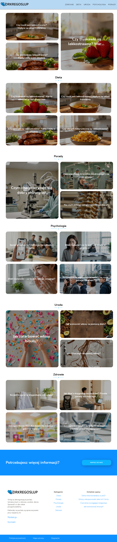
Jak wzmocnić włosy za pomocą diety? (86, 324)
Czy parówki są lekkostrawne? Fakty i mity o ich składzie (32, 56)
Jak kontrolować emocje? (93, 506)
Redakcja (12, 517)
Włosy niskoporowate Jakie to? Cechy (93, 499)
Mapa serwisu (38, 538)
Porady (112, 4)
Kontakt (12, 522)
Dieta (78, 4)
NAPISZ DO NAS (96, 463)
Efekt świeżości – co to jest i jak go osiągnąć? (31, 278)
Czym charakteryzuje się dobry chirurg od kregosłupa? (31, 190)
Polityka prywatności (17, 538)
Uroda (87, 4)
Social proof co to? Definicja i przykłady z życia (31, 247)
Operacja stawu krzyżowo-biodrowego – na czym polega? (86, 176)
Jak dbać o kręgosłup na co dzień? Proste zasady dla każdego (85, 395)
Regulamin (55, 538)
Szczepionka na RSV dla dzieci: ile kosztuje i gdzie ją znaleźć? (32, 427)
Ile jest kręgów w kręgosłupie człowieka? (31, 395)
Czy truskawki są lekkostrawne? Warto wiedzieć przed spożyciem (86, 41)
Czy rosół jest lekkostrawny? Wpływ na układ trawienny (31, 27)
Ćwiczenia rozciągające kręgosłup (93, 503)
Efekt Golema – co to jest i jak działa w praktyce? (85, 247)
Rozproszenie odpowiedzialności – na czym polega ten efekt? (85, 279)
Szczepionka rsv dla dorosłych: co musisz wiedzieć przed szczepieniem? (85, 427)
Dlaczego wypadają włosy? (86, 353)
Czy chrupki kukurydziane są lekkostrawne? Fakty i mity (85, 130)
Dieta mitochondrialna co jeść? (93, 495)
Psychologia (99, 4)
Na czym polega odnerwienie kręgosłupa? (86, 204)
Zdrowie (69, 4)
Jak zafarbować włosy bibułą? (31, 339)
